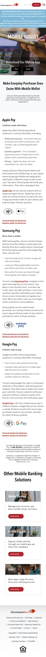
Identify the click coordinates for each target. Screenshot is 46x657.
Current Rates (16, 628)
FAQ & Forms (33, 621)
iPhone (16, 69)
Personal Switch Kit (15, 624)
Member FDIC (14, 637)
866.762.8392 (17, 447)
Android (28, 69)
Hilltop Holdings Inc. (30, 637)
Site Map (28, 618)
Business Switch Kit (32, 624)
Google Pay (7, 403)
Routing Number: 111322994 (23, 641)
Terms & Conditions (18, 621)
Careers (27, 628)
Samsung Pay (21, 281)
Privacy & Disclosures (14, 618)
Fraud (35, 628)
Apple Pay (7, 190)
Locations (38, 618)
